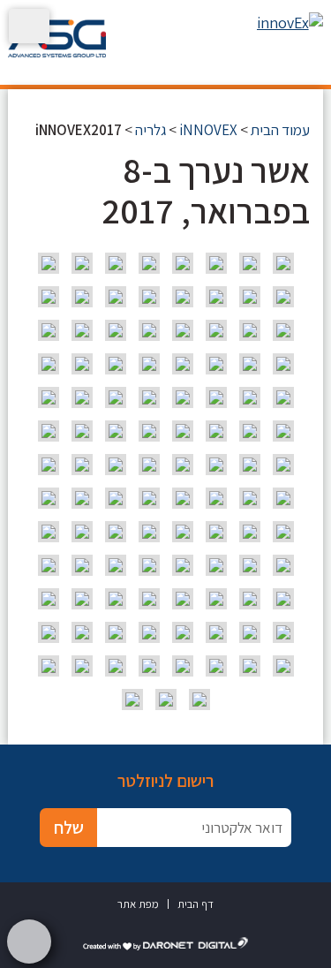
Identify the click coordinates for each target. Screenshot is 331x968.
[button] (29, 26)
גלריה (150, 130)
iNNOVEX (208, 130)
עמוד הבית (280, 130)
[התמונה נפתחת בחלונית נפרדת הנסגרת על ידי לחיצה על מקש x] (283, 263)
